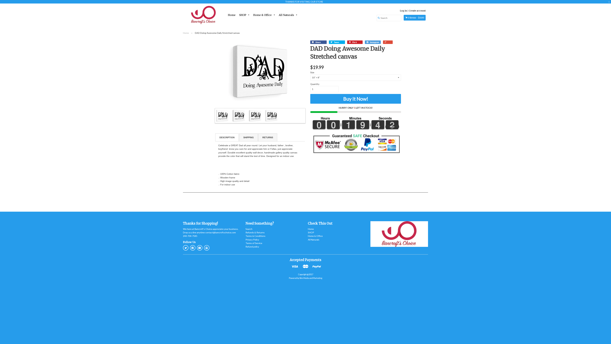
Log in (403, 10)
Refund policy (252, 246)
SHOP (243, 15)
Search (249, 229)
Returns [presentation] (267, 137)
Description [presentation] (227, 137)
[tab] (227, 137)
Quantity (314, 84)
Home (231, 15)
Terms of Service (254, 243)
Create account (417, 10)
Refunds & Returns (255, 232)
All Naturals (287, 15)
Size (312, 72)
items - (416, 17)
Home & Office (262, 15)
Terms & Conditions (255, 236)
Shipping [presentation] (248, 137)
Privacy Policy (252, 239)
